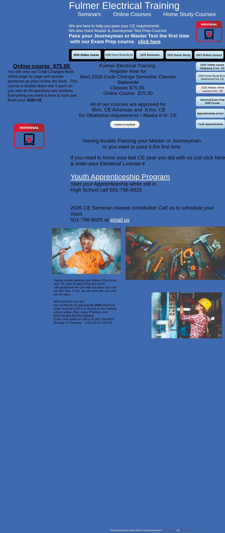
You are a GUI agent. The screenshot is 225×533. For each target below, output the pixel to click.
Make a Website (169, 530)
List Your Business (187, 530)
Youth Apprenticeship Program (120, 177)
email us (120, 220)
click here (149, 41)
